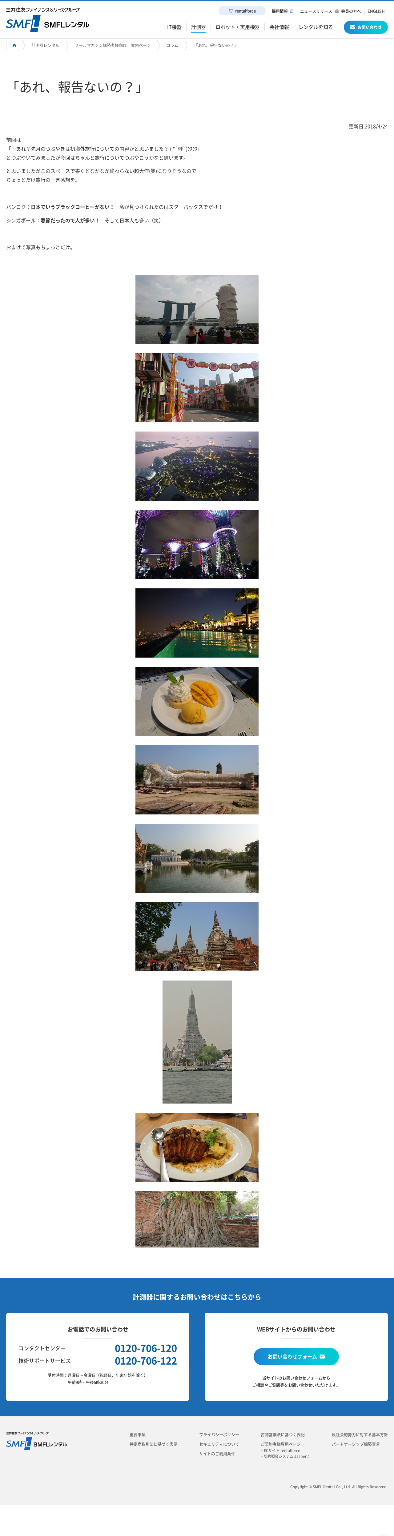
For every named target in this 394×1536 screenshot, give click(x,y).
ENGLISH (376, 11)
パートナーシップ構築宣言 (356, 1444)
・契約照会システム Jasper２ (287, 1456)
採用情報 (280, 11)
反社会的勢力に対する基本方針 (360, 1435)
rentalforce (245, 11)
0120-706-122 (146, 1361)
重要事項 (138, 1435)
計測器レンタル (45, 45)
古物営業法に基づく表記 (283, 1435)
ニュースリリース (316, 11)
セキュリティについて (219, 1444)
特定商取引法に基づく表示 (154, 1444)
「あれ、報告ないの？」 (216, 45)
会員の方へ (351, 11)
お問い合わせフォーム (292, 1356)
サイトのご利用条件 (217, 1454)
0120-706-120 (146, 1348)
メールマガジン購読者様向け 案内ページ (113, 45)
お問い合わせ (370, 27)
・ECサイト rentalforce (282, 1450)
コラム (172, 45)
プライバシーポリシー (219, 1435)
